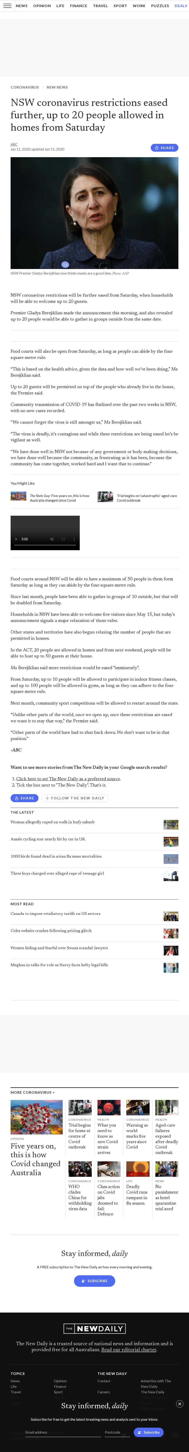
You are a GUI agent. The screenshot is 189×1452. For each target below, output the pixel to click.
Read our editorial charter (128, 1350)
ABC (14, 144)
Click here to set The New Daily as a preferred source (68, 779)
